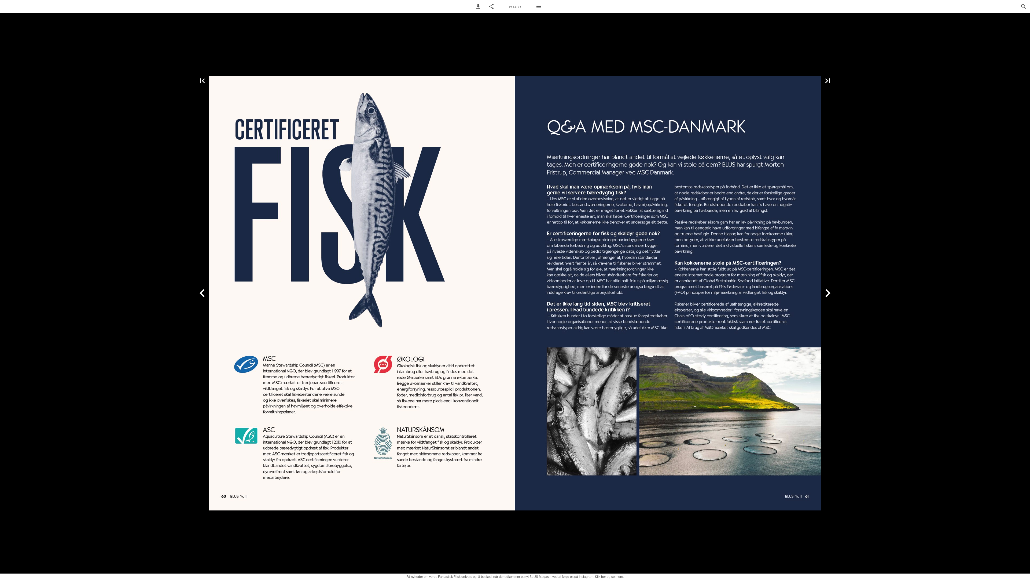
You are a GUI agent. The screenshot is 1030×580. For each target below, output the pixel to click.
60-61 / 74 (515, 6)
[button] (478, 6)
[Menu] (538, 6)
